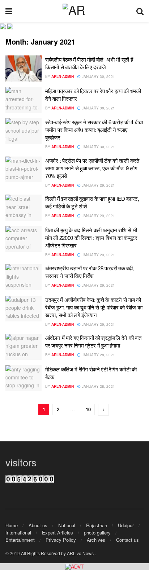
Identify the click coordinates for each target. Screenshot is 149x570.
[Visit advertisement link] (74, 566)
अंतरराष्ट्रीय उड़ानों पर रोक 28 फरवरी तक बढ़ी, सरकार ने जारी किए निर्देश (89, 271)
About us (38, 525)
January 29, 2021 (98, 185)
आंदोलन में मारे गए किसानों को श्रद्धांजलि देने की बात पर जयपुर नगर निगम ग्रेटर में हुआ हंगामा (93, 341)
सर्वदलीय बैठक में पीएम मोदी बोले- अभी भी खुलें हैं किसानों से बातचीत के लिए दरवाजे (89, 63)
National (66, 525)
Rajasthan (96, 525)
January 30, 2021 (98, 76)
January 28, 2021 (98, 354)
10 (88, 409)
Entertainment (20, 539)
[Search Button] (140, 11)
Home (11, 525)
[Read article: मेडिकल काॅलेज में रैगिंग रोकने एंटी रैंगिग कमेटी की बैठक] (23, 378)
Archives (96, 539)
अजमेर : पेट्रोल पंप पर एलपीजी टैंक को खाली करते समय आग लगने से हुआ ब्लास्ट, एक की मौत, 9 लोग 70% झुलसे (92, 168)
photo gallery (97, 532)
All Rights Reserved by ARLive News (58, 553)
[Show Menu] (8, 11)
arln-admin (62, 76)
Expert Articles (57, 532)
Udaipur (126, 525)
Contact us (127, 539)
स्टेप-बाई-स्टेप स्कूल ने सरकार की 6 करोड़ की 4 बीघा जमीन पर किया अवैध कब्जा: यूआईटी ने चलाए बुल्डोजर (93, 129)
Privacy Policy (61, 539)
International (18, 532)
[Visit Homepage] (74, 11)
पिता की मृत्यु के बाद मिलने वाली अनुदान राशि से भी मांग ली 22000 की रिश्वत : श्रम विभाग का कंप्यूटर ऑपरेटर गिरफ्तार (91, 237)
